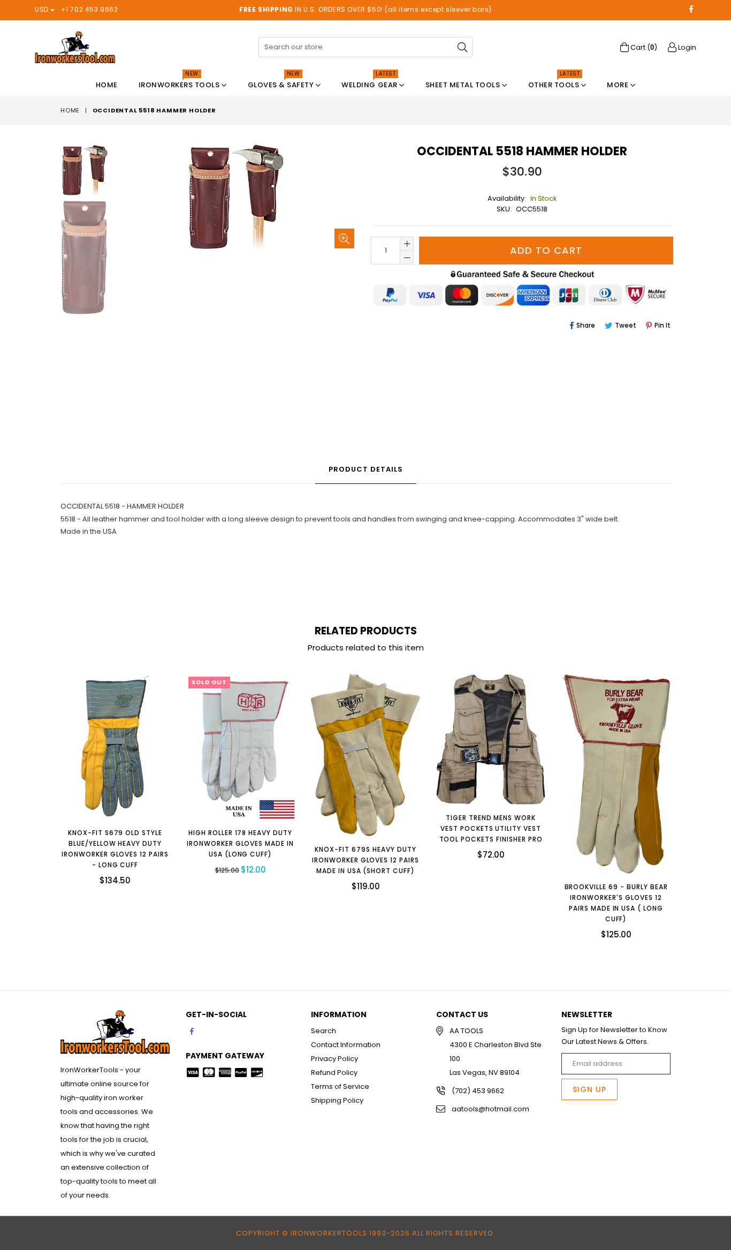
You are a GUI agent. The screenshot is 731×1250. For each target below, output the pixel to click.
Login (686, 47)
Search (323, 1031)
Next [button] (681, 798)
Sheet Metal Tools (463, 85)
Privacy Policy (334, 1059)
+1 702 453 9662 (89, 9)
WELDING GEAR (370, 82)
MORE (618, 85)
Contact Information (345, 1045)
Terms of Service (340, 1086)
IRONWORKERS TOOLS (180, 82)
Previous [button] (49, 798)
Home (107, 85)
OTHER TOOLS (554, 82)
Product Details (366, 469)
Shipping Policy (337, 1100)
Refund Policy (334, 1072)
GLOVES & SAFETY (282, 82)
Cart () (643, 47)
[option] (76, 172)
